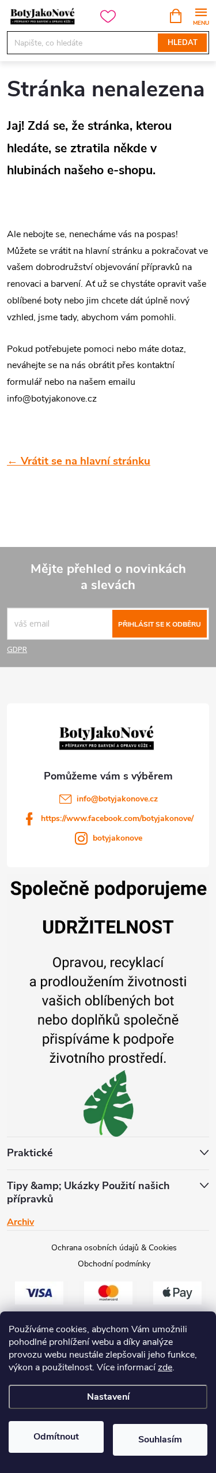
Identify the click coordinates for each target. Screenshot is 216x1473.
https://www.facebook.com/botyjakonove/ (117, 818)
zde (165, 1367)
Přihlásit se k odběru (159, 624)
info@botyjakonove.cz (117, 798)
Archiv (20, 1222)
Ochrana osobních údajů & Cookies (114, 1247)
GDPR (17, 649)
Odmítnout (56, 1436)
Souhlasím (160, 1439)
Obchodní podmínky (114, 1263)
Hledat (183, 43)
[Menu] (200, 15)
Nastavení (108, 1396)
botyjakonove (117, 838)
